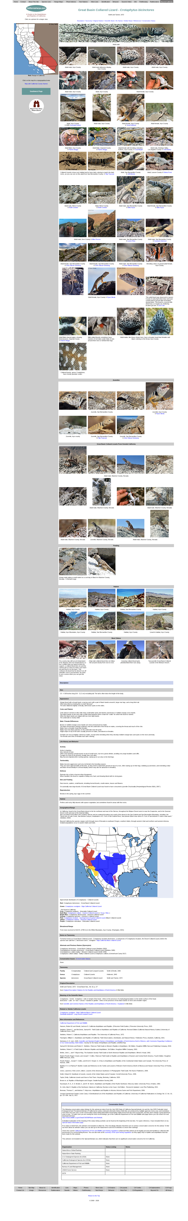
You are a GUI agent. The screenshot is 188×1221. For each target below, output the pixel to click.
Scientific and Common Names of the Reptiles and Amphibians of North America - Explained (94, 1004)
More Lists (99, 1187)
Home (20, 1187)
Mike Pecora (96, 239)
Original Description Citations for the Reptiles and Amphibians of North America (89, 990)
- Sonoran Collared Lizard (81, 919)
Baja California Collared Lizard (83, 906)
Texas (102, 913)
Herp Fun (123, 1190)
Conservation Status (148, 21)
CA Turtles (137, 1187)
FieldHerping (86, 1190)
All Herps (169, 1190)
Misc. (107, 913)
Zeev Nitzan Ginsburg (73, 265)
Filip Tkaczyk (109, 174)
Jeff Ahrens (131, 174)
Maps (75, 1187)
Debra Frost (167, 172)
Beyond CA (154, 1190)
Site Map (31, 1187)
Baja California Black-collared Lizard (109, 940)
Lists (67, 1187)
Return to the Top (94, 1196)
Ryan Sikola (111, 297)
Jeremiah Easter (75, 125)
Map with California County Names (36, 84)
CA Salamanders (154, 1187)
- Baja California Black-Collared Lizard (88, 1012)
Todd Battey (167, 149)
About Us (42, 1187)
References (137, 21)
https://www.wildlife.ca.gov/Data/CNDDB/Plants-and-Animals (82, 1117)
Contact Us (20, 1190)
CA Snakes (111, 1187)
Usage (31, 1190)
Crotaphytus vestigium (67, 1012)
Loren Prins (131, 241)
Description (80, 21)
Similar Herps (128, 21)
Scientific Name (110, 21)
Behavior (111, 1190)
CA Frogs (168, 1187)
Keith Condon (73, 207)
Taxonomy (88, 21)
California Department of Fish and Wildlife (73, 1023)
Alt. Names (119, 21)
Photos (86, 1187)
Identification (55, 1187)
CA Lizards (123, 1187)
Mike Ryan (131, 207)
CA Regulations (138, 1190)
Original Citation (98, 21)
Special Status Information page (72, 1122)
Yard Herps (99, 1190)
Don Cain (161, 305)
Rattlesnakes (55, 1190)
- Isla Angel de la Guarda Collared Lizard (84, 918)
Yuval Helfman (131, 125)
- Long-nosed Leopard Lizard (76, 1014)
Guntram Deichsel (160, 241)
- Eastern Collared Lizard (83, 913)
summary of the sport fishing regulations (118, 1132)
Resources (42, 1190)
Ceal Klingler (139, 149)
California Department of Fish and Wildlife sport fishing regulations (96, 1131)
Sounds (67, 1190)
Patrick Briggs (73, 149)
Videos (75, 1190)
